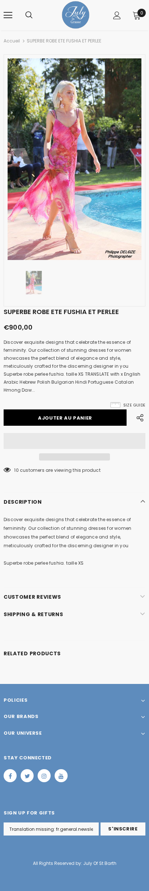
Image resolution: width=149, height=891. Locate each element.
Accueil (12, 41)
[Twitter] (27, 775)
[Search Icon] (29, 15)
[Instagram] (44, 775)
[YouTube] (61, 775)
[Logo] (75, 14)
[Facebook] (10, 775)
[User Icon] (117, 15)
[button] (74, 441)
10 (16, 470)
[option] (74, 159)
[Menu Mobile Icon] (8, 15)
